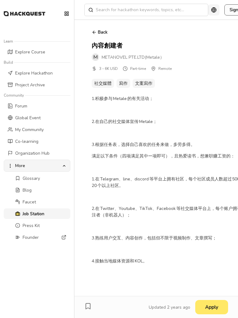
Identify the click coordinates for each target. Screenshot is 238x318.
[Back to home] (24, 13)
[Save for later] (88, 306)
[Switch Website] (66, 13)
